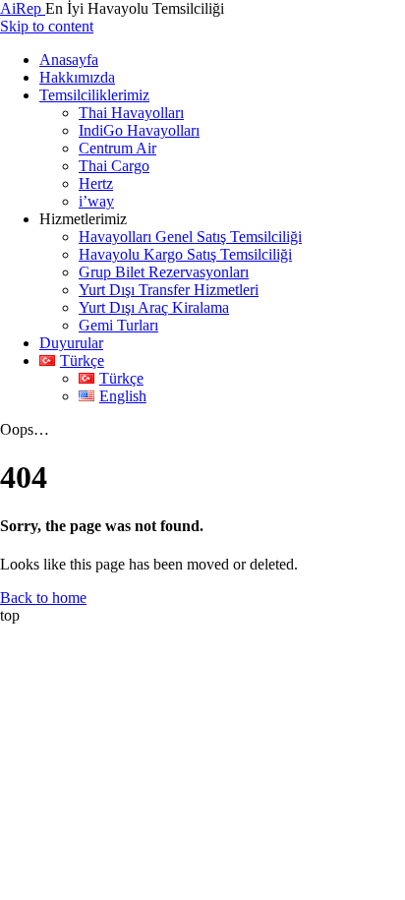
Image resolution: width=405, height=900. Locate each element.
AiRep (22, 8)
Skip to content (46, 26)
